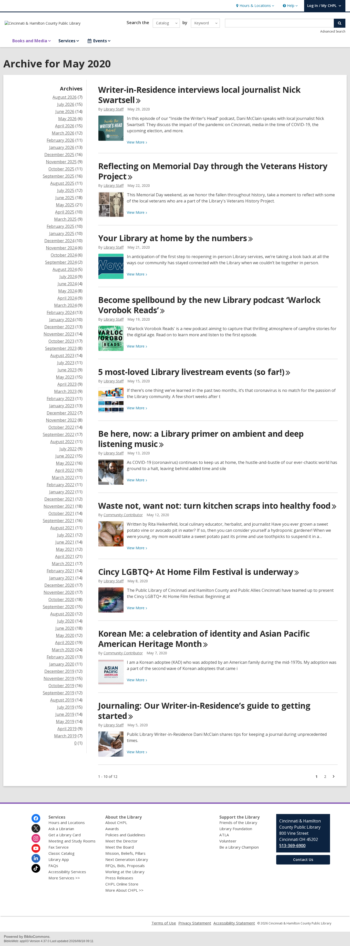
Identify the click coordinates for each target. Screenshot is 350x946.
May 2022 (65, 463)
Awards (112, 828)
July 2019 (65, 707)
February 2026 (60, 140)
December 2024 (59, 240)
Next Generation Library (126, 859)
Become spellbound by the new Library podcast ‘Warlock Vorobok (209, 305)
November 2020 (59, 592)
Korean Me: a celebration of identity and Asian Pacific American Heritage (204, 638)
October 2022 (61, 427)
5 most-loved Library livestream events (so (191, 371)
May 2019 (65, 721)
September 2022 (58, 434)
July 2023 (65, 362)
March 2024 (65, 305)
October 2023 (61, 341)
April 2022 (64, 470)
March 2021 (63, 563)
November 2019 (59, 678)
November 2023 (59, 334)
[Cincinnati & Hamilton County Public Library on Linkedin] (36, 858)
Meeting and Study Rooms (72, 840)
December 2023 (59, 327)
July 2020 (65, 621)
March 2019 (65, 736)
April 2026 (64, 126)
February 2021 (60, 571)
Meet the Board (119, 847)
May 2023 (65, 377)
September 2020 (58, 606)
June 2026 (64, 111)
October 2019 (61, 685)
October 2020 (61, 599)
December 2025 (59, 154)
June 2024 (67, 284)
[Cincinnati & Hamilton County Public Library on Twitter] (36, 828)
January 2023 (61, 406)
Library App (58, 859)
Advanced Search (332, 31)
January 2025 (61, 233)
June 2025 (64, 197)
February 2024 (60, 312)
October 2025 (61, 169)
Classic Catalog (61, 853)
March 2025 (65, 219)
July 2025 (65, 190)
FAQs (53, 865)
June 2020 (64, 628)
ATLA (224, 834)
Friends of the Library (238, 822)
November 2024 (61, 248)
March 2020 (63, 650)
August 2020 (62, 614)
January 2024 (61, 319)
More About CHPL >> (124, 890)
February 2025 (60, 226)
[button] (254, 6)
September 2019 (58, 693)
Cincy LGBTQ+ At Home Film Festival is (195, 571)
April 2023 (67, 384)
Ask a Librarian (61, 828)
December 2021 (59, 499)
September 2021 (58, 520)
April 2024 (67, 298)
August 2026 (65, 97)
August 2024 (65, 269)
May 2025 (65, 205)
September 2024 (61, 262)
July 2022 (68, 449)
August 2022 (62, 441)
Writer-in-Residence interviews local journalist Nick (199, 94)
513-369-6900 (292, 845)
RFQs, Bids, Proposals (125, 865)
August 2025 (62, 183)
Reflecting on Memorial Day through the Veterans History (212, 171)
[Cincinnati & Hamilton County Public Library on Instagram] (36, 838)
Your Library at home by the (172, 237)
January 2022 (61, 492)
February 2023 (60, 398)
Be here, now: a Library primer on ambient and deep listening (201, 438)
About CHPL (116, 822)
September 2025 (58, 176)
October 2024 (64, 255)
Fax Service (58, 847)
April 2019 (67, 728)
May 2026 (67, 118)
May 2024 (67, 291)
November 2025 (61, 162)
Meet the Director (121, 840)
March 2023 (65, 391)
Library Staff (113, 109)
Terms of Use (163, 922)
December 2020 (59, 585)
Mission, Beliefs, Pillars (125, 853)
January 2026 (61, 147)
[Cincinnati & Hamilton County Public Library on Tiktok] (36, 868)
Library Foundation (235, 828)
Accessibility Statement (234, 922)
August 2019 (62, 700)
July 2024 (68, 276)
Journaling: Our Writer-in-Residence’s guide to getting (204, 710)
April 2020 (64, 642)
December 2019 (59, 671)
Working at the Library (125, 871)
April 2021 (64, 556)
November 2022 (61, 420)
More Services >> (64, 877)
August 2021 (62, 528)
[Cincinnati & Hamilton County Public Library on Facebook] (36, 818)
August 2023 (62, 355)
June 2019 (64, 714)
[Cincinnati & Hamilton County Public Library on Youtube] (36, 848)
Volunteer (227, 840)
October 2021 (61, 513)
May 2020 (65, 635)
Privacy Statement (194, 922)
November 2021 (59, 506)
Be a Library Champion (239, 847)
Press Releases (119, 877)
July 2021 (65, 535)
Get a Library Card (64, 834)
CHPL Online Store (121, 884)
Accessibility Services (67, 871)
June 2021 (64, 542)
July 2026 (65, 104)
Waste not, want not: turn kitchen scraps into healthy (214, 505)
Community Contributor (123, 514)
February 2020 (60, 657)
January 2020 (61, 664)
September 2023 (61, 348)
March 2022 (63, 477)
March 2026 (63, 133)
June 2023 (67, 370)
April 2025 (64, 212)
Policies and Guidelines (125, 834)
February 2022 (60, 484)
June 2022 (64, 456)
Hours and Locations (66, 822)
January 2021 (61, 578)
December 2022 (62, 413)
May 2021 (65, 549)
